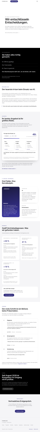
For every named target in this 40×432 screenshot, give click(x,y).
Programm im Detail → (22, 363)
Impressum (31, 429)
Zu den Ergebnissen (9, 295)
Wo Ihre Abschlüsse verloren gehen (12, 32)
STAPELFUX (5, 1)
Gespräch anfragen (20, 411)
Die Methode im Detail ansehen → (9, 168)
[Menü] (37, 1)
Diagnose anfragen (14, 1)
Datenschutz (36, 429)
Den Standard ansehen (7, 388)
